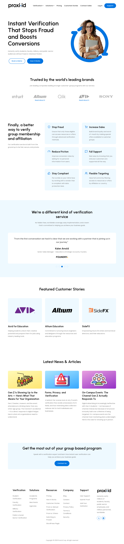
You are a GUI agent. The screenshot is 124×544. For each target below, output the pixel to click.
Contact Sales (86, 6)
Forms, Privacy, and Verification (55, 394)
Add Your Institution (84, 504)
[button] (56, 266)
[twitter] (99, 518)
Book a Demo (17, 61)
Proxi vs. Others (52, 513)
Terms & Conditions (67, 512)
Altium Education (54, 326)
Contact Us (62, 463)
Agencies (32, 506)
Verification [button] (37, 6)
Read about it (40, 100)
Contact (66, 503)
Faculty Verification (17, 503)
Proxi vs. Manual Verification (52, 508)
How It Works (51, 500)
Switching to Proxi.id (51, 518)
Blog (64, 496)
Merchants (33, 502)
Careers (66, 500)
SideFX (86, 326)
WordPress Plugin (52, 523)
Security (66, 517)
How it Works (35, 61)
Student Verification (17, 497)
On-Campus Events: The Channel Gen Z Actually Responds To (95, 395)
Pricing (59, 6)
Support (110, 6)
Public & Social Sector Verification (20, 516)
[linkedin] (103, 518)
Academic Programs (33, 497)
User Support (85, 496)
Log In (100, 6)
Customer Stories (71, 6)
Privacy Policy (68, 507)
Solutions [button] (49, 6)
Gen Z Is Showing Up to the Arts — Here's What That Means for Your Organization (23, 395)
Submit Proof (85, 500)
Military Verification (17, 510)
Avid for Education (18, 326)
